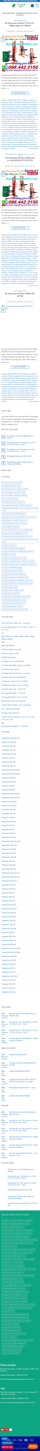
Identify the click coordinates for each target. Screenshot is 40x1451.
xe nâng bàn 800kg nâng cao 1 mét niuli (13, 1288)
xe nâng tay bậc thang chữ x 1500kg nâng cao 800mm (17, 551)
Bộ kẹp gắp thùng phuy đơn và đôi (19, 456)
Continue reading (20, 93)
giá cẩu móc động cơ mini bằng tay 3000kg (14, 495)
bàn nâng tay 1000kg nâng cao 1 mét (13, 1227)
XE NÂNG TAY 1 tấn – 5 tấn (11, 689)
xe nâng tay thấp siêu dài (25, 583)
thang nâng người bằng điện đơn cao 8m (13, 513)
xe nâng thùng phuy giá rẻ (28, 119)
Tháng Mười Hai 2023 (9, 794)
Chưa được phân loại (9, 669)
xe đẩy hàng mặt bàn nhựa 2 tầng (11, 1350)
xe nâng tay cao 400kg (8, 554)
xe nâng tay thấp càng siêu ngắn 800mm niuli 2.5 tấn (17, 580)
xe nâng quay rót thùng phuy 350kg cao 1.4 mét (21, 142)
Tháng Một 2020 (8, 944)
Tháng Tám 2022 (7, 853)
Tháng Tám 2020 (7, 917)
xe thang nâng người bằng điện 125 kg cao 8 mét (16, 596)
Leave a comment (33, 148)
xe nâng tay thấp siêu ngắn (9, 587)
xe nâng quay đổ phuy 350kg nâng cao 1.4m (14, 266)
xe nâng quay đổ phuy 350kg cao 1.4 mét (26, 264)
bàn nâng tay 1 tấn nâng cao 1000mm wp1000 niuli (17, 1220)
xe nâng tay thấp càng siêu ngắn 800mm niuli (15, 577)
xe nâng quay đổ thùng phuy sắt (22, 102)
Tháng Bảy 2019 (7, 968)
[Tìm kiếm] (32, 5)
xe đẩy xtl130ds (22, 609)
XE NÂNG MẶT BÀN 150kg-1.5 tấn (14, 665)
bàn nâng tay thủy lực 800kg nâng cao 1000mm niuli (17, 1243)
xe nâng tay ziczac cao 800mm (11, 593)
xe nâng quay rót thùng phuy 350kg (26, 249)
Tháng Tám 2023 (7, 809)
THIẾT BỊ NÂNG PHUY (20, 20)
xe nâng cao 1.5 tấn (7, 1301)
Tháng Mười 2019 (8, 956)
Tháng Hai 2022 (7, 865)
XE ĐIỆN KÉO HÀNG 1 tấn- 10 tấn (14, 685)
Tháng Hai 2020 (7, 940)
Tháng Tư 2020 (7, 932)
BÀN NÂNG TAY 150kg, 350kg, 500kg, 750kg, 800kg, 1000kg (18, 638)
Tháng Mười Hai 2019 (9, 948)
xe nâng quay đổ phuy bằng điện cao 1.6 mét (15, 533)
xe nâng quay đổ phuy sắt (14, 136)
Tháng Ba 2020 (7, 936)
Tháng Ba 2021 (7, 897)
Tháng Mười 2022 (8, 845)
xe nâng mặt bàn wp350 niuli (10, 1324)
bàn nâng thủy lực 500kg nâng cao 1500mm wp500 (17, 1253)
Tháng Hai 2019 (7, 988)
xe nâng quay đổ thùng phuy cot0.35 (25, 393)
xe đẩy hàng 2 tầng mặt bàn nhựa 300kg (13, 603)
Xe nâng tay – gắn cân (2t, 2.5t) (13, 681)
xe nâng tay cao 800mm (9, 1337)
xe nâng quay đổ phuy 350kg (30, 129)
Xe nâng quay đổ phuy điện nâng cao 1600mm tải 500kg (20, 463)
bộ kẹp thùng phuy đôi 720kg (26, 1269)
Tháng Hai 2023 (7, 833)
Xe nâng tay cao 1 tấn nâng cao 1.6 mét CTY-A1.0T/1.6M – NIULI (21, 450)
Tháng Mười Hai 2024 (9, 770)
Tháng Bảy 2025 (7, 750)
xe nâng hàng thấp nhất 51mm (11, 530)
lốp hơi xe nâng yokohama (9, 498)
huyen (31, 31)
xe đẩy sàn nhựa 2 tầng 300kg (10, 1353)
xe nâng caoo (23, 523)
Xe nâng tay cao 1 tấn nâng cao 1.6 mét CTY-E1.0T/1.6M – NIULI (21, 443)
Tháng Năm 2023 (8, 821)
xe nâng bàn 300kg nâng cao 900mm (12, 1282)
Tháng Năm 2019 (8, 976)
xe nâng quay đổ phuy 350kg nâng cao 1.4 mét (21, 262)
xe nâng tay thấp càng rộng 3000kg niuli (13, 574)
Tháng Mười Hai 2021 (9, 873)
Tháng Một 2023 (8, 837)
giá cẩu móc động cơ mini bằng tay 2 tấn (13, 492)
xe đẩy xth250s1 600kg (9, 609)
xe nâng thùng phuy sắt (18, 115)
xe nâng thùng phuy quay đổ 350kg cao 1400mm (23, 110)
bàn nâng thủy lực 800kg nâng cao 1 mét (14, 1256)
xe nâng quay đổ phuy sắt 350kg (11, 112)
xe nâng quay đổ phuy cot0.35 (25, 391)
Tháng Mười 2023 (8, 802)
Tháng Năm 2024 (8, 782)
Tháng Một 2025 (8, 766)
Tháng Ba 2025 (7, 758)
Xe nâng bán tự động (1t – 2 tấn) (13, 726)
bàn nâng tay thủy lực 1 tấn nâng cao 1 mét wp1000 (17, 1230)
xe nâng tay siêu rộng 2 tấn (28, 564)
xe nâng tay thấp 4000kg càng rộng (12, 571)
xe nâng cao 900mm (21, 1301)
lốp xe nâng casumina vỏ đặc (10, 505)
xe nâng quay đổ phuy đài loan (27, 395)
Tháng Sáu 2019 (7, 972)
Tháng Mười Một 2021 (10, 877)
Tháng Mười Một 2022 (10, 841)
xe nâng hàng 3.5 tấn (8, 1311)
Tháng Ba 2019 (7, 984)
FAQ (20, 1445)
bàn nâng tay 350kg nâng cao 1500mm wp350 (15, 1223)
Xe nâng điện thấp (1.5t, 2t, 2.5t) (13, 697)
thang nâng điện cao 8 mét (9, 523)
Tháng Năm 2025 (8, 754)
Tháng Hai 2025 (7, 762)
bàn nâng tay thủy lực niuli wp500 (12, 482)
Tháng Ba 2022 (7, 861)
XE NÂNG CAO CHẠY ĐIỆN (12, 661)
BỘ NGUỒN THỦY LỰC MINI (12, 701)
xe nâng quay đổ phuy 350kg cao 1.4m (21, 275)
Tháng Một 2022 (8, 869)
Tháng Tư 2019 (7, 980)
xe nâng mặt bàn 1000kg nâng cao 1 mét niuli (15, 1317)
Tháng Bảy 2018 (7, 992)
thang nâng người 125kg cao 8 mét (12, 1278)
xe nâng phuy (24, 104)
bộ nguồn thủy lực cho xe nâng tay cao (13, 1272)
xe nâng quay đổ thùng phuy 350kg (20, 256)
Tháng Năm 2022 (8, 857)
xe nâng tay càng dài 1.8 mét (10, 564)
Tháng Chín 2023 (8, 805)
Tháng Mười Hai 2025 (9, 738)
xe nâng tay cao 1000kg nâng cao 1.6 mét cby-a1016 (17, 1340)
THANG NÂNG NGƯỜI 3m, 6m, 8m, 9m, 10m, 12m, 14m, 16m (18, 718)
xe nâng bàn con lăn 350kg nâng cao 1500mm (15, 1291)
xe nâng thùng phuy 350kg (13, 119)
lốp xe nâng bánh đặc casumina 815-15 (13, 502)
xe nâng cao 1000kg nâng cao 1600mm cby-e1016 (17, 1308)
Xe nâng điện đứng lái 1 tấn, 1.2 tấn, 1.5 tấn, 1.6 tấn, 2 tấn (19, 628)
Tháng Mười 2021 (8, 881)
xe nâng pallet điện (27, 530)
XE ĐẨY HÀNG (7, 657)
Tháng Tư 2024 (7, 786)
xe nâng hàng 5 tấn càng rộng (10, 526)
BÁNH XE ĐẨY (7, 645)
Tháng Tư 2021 (7, 893)
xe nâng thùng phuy (25, 258)
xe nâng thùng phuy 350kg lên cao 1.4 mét (20, 272)
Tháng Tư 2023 (7, 825)
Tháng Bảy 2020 (7, 920)
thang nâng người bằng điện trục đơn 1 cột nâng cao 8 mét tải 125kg (19, 509)
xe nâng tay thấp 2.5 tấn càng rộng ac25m (14, 1343)
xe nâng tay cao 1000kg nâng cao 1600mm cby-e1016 (18, 561)
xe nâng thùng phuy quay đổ (25, 283)
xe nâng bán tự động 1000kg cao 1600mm (14, 1298)
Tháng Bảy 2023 (7, 813)
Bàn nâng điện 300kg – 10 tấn (12, 693)
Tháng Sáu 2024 (7, 778)
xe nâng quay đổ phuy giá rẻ (19, 144)
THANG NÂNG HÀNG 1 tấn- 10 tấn (14, 705)
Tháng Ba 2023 (7, 829)
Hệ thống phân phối (17, 1443)
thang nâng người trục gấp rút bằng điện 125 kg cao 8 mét (19, 517)
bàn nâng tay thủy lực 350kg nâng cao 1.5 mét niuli (17, 1233)
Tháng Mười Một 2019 (10, 952)
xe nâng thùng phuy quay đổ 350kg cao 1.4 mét (20, 138)
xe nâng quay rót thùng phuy (13, 129)
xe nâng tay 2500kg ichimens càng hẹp (13, 548)
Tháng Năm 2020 (8, 928)
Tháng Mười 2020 (8, 909)
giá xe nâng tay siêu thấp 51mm (25, 1275)
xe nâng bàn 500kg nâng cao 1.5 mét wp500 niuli (16, 1285)
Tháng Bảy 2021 (7, 885)
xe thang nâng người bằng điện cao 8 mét (14, 600)
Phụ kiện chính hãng (9, 713)
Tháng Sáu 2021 (7, 889)
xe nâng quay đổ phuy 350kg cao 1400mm (14, 131)
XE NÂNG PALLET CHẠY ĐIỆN (13, 677)
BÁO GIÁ (33, 1446)
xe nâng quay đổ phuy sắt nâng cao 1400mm (19, 108)
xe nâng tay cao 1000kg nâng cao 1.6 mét (14, 558)
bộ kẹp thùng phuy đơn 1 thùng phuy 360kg (15, 489)
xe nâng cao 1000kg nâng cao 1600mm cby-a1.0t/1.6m (18, 1304)
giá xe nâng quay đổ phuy (21, 146)
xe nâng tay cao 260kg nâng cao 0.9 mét (13, 1333)
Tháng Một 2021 (8, 905)
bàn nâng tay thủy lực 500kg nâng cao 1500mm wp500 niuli (19, 1240)
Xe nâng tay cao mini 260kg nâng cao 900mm (20, 437)
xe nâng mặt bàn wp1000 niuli (10, 1327)
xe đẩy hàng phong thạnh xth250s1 (12, 606)
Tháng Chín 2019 (8, 960)
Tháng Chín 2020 (8, 913)
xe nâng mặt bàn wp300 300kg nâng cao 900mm (16, 1321)
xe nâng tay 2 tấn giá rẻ (8, 545)
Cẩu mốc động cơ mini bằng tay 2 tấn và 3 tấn (23, 1204)
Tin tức (28, 1443)
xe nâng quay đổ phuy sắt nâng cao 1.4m (24, 376)
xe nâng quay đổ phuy (13, 125)
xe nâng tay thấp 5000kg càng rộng (12, 1346)
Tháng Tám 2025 (7, 746)
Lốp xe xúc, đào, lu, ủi (9, 653)
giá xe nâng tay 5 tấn (8, 1275)
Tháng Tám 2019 (7, 964)
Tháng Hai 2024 (7, 790)
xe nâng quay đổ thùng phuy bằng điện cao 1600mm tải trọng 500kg (19, 540)
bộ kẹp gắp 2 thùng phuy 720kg (11, 486)
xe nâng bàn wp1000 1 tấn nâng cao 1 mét (14, 1295)
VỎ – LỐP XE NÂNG (9, 709)
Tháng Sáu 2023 (7, 817)
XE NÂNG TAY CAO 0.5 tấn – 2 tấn (14, 673)
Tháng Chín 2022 (8, 849)
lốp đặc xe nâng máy (26, 505)
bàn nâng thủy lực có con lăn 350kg (12, 1262)
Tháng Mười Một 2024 (10, 774)
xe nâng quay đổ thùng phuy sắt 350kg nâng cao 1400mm (18, 388)
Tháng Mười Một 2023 (10, 798)
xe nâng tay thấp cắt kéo (9, 583)
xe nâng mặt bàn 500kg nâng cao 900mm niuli (15, 1314)
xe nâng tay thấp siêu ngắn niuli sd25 (12, 590)
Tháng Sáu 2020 (7, 924)
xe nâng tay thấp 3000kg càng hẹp (12, 567)
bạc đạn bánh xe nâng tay (9, 1269)
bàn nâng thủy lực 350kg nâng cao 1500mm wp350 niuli (18, 1249)
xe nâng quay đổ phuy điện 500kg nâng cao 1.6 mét (17, 536)
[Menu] (3, 5)
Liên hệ (35, 1443)
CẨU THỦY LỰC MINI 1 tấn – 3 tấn (14, 623)
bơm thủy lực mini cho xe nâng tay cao (13, 1266)
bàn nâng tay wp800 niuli (9, 1246)
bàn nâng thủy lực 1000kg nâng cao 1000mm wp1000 (18, 1259)
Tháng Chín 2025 (8, 742)
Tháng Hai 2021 (7, 901)
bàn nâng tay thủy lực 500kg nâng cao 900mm (15, 1236)
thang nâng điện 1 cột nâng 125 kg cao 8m (14, 520)
